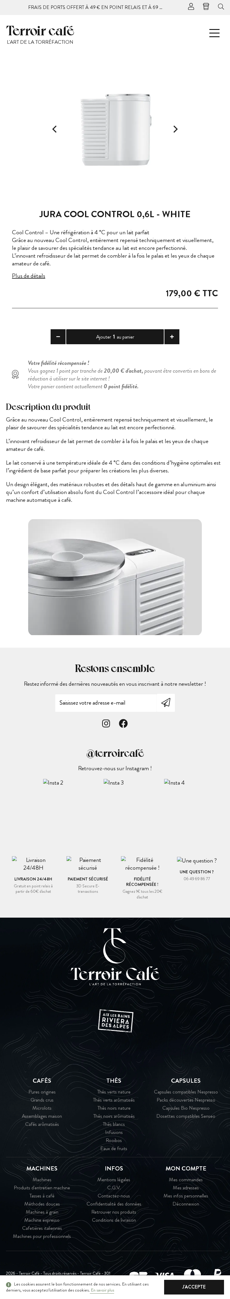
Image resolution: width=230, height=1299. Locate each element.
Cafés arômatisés (42, 1124)
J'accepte (194, 1286)
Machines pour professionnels (42, 1236)
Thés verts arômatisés (114, 1099)
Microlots (42, 1108)
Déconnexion (185, 1203)
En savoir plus (102, 1290)
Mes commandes (186, 1179)
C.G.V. (114, 1187)
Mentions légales (113, 1179)
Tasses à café (42, 1195)
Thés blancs (114, 1124)
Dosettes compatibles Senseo (185, 1116)
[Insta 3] (134, 782)
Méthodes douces (42, 1203)
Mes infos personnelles (186, 1195)
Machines (42, 1179)
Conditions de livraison (114, 1220)
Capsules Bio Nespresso (186, 1108)
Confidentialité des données (114, 1203)
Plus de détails (28, 276)
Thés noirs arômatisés (114, 1116)
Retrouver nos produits (113, 1212)
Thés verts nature (114, 1091)
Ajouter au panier (115, 336)
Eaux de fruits (113, 1148)
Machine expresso (42, 1220)
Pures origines (42, 1091)
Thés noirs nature (114, 1108)
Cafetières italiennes (42, 1228)
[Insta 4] (194, 782)
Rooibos (114, 1140)
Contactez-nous (114, 1195)
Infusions (114, 1132)
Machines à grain (42, 1212)
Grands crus (42, 1099)
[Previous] (55, 129)
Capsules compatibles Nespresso (186, 1091)
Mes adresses (186, 1187)
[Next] (175, 129)
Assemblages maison (42, 1116)
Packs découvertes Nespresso (186, 1099)
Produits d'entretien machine (42, 1187)
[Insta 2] (73, 782)
